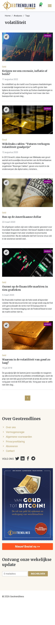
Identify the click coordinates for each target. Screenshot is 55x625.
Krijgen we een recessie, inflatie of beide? (24, 72)
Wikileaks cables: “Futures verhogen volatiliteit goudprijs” (26, 145)
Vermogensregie (15, 432)
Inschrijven (38, 573)
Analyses (18, 15)
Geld (4, 67)
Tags (27, 15)
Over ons (11, 427)
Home (8, 15)
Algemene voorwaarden (19, 436)
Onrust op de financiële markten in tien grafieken (25, 288)
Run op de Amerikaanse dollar (21, 216)
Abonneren (12, 446)
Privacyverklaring (15, 441)
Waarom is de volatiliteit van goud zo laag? (26, 361)
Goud (4, 140)
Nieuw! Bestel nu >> (27, 546)
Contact (10, 451)
